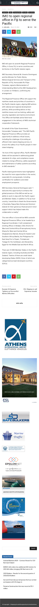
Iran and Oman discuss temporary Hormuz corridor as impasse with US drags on (20, 581)
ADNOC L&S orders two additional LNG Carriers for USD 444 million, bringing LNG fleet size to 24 (19, 568)
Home (4, 9)
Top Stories (31, 12)
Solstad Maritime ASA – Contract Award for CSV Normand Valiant (19, 562)
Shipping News (17, 12)
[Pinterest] (14, 32)
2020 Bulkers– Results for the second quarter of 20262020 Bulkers (19, 574)
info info (6, 27)
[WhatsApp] (18, 32)
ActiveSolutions (32, 604)
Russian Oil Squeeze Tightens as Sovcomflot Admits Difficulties (10, 291)
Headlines (11, 9)
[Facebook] (4, 32)
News (10, 12)
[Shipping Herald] (19, 3)
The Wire (25, 12)
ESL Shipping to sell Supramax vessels (30, 290)
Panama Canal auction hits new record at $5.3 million (18, 587)
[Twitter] (9, 32)
